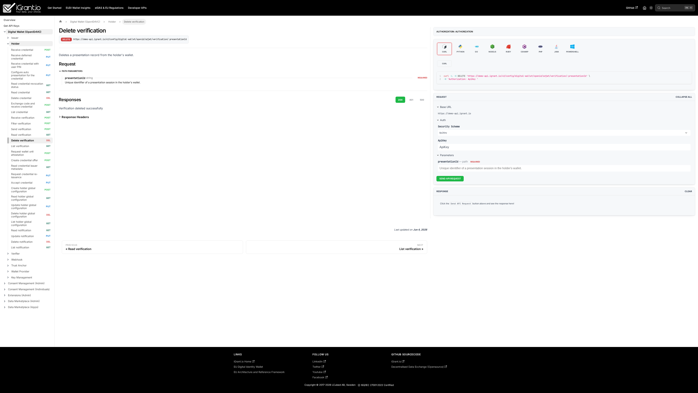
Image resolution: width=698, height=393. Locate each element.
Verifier (15, 253)
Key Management (21, 277)
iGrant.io (396, 361)
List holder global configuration (21, 223)
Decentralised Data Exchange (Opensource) (417, 366)
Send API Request (450, 178)
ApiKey (442, 140)
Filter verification (21, 123)
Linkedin (317, 361)
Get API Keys (11, 25)
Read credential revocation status (27, 85)
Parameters (447, 155)
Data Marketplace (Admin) (24, 301)
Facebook (318, 377)
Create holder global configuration (23, 189)
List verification (20, 146)
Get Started (54, 7)
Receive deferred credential (21, 57)
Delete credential (21, 98)
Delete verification (22, 140)
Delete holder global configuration (23, 215)
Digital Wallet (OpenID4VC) (24, 31)
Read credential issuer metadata (24, 167)
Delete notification (22, 241)
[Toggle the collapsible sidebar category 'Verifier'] (8, 253)
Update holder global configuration (23, 206)
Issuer (14, 37)
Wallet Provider (20, 271)
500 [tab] (422, 99)
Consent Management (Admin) (26, 283)
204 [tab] (400, 99)
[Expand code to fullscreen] (688, 76)
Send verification (21, 129)
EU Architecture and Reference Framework (259, 372)
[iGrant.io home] (644, 7)
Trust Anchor (19, 265)
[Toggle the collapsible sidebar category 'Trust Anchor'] (8, 265)
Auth (443, 120)
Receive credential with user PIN (25, 65)
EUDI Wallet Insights (78, 7)
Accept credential (21, 182)
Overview (9, 19)
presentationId (448, 161)
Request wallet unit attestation (22, 153)
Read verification (21, 134)
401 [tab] (411, 99)
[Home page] (61, 22)
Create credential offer (24, 160)
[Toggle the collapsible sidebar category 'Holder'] (8, 44)
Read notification (21, 230)
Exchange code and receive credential (23, 105)
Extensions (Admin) (19, 295)
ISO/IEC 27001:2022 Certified (377, 385)
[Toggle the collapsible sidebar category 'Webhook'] (8, 259)
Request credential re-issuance (24, 175)
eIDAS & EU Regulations (109, 7)
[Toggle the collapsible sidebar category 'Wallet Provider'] (8, 271)
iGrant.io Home (242, 361)
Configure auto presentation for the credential (23, 75)
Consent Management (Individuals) (29, 289)
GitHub (630, 7)
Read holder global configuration (22, 198)
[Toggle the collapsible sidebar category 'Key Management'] (8, 277)
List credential (19, 112)
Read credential (20, 92)
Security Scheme (449, 126)
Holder (15, 43)
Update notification (22, 236)
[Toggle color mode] (651, 7)
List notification (20, 247)
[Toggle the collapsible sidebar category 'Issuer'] (8, 38)
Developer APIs (137, 7)
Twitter (316, 366)
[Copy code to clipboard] (681, 76)
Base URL (446, 106)
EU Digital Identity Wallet (248, 366)
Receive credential (22, 49)
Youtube (317, 372)
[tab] (444, 49)
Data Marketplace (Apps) (23, 307)
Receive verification (22, 117)
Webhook (17, 259)
